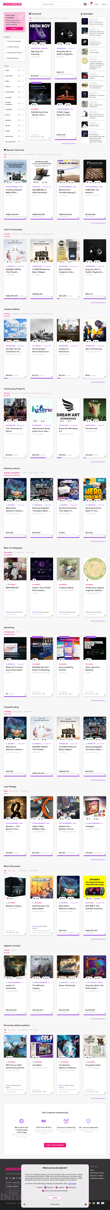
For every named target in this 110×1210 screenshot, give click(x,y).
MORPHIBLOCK (12, 587)
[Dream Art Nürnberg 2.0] (68, 409)
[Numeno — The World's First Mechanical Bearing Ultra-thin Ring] (15, 807)
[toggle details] (50, 78)
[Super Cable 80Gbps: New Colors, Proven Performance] (41, 807)
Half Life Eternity (93, 349)
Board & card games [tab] (12, 473)
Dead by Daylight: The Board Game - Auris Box (40, 511)
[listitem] (14, 70)
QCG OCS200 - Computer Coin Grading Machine (67, 272)
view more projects (69, 143)
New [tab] (18, 632)
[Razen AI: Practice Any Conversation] (15, 648)
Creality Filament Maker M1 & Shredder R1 (14, 192)
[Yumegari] (94, 807)
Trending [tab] (7, 711)
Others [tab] (42, 473)
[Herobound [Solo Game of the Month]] (94, 489)
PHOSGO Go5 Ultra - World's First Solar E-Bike (39, 115)
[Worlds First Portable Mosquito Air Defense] (68, 171)
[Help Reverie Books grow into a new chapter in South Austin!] (41, 409)
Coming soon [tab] (9, 632)
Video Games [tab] (33, 473)
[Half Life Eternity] (94, 330)
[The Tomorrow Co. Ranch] (15, 409)
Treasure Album (66, 587)
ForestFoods (91, 428)
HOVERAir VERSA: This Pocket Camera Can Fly (13, 272)
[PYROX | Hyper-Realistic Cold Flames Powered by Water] (66, 94)
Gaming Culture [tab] (66, 18)
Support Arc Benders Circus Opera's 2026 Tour (67, 829)
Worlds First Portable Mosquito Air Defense (68, 192)
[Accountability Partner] (68, 648)
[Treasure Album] (68, 569)
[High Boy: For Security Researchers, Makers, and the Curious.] (40, 33)
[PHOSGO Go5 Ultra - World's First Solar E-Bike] (40, 94)
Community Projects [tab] (43, 154)
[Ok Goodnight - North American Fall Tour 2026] (41, 330)
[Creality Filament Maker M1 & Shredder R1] (15, 171)
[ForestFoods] (94, 409)
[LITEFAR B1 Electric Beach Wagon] (41, 250)
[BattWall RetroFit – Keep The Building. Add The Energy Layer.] (41, 648)
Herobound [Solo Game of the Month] (93, 511)
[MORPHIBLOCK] (15, 569)
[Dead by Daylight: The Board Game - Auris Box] (41, 489)
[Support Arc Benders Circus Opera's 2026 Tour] (68, 807)
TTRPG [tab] (24, 473)
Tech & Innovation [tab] (39, 18)
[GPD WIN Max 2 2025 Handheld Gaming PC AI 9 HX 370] (41, 171)
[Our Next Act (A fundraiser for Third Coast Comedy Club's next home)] (15, 330)
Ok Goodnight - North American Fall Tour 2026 (41, 351)
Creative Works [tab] (53, 18)
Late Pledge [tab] (37, 234)
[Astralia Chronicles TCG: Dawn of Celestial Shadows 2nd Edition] (68, 489)
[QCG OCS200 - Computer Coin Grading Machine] (68, 250)
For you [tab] (7, 234)
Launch (14, 28)
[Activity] (90, 4)
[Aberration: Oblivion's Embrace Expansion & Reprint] (15, 489)
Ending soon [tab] (47, 234)
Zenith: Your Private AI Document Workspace (41, 590)
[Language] (85, 4)
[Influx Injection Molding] (94, 648)
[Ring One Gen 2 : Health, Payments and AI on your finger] (66, 33)
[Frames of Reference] (68, 330)
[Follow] (8, 580)
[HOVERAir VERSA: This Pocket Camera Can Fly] (15, 250)
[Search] (42, 4)
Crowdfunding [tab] (26, 234)
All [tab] (30, 18)
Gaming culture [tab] (57, 154)
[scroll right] (75, 18)
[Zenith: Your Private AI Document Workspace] (41, 569)
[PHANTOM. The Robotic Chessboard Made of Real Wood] (94, 171)
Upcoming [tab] (15, 234)
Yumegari (89, 826)
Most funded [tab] (17, 711)
